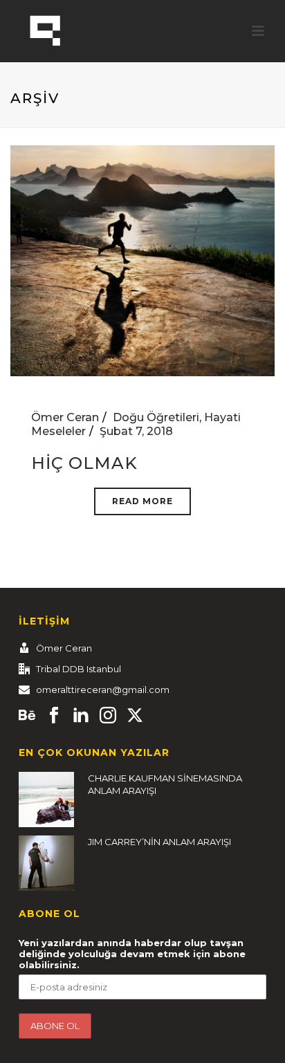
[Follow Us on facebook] (54, 716)
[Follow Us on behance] (27, 716)
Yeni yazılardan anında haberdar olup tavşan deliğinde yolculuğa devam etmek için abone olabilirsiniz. (132, 953)
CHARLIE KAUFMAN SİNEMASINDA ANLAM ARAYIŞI (165, 784)
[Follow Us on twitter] (135, 716)
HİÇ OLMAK (84, 463)
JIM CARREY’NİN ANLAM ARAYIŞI (159, 841)
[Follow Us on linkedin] (81, 716)
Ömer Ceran (65, 417)
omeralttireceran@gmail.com (102, 689)
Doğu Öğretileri (156, 417)
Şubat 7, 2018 (136, 431)
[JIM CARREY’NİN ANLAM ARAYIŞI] (46, 863)
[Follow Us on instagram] (108, 716)
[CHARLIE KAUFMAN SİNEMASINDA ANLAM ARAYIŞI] (46, 799)
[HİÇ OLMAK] (142, 259)
